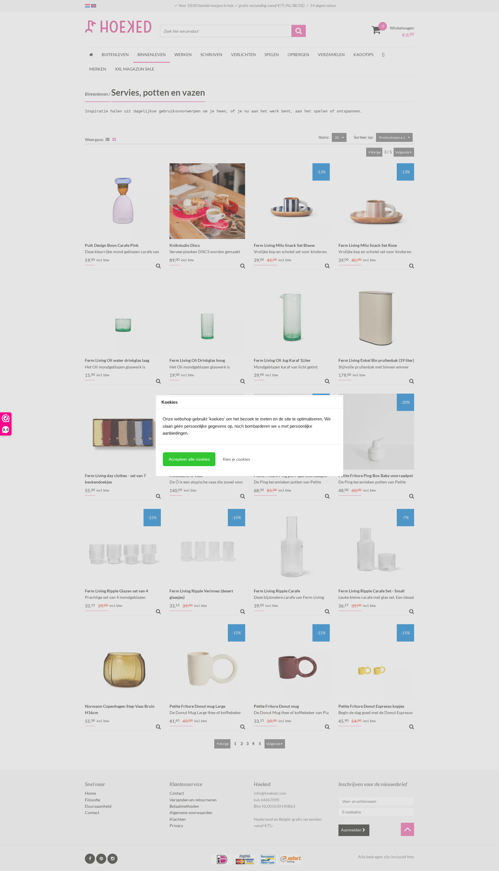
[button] (189, 459)
